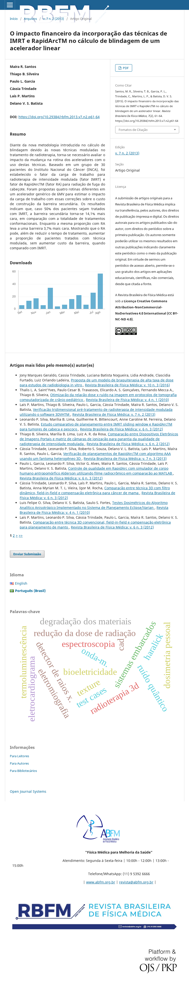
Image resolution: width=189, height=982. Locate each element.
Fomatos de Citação (133, 129)
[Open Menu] (10, 5)
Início (14, 18)
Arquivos (30, 18)
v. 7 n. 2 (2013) (53, 18)
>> (21, 535)
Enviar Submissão (27, 554)
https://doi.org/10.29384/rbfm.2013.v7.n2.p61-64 (59, 116)
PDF (125, 68)
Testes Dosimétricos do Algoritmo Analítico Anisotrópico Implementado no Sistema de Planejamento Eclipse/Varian (94, 505)
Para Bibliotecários (23, 770)
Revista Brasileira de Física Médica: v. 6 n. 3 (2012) (121, 429)
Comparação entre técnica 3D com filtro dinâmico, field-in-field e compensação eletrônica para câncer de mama (95, 490)
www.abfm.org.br (100, 882)
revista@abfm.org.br (136, 882)
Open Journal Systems (28, 791)
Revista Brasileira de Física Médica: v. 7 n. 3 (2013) (125, 458)
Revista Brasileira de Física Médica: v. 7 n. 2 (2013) (113, 414)
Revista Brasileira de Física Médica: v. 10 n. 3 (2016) (127, 385)
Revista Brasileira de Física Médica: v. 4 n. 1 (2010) (127, 399)
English (21, 583)
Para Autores (19, 763)
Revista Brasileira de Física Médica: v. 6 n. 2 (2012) (128, 443)
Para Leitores (19, 756)
